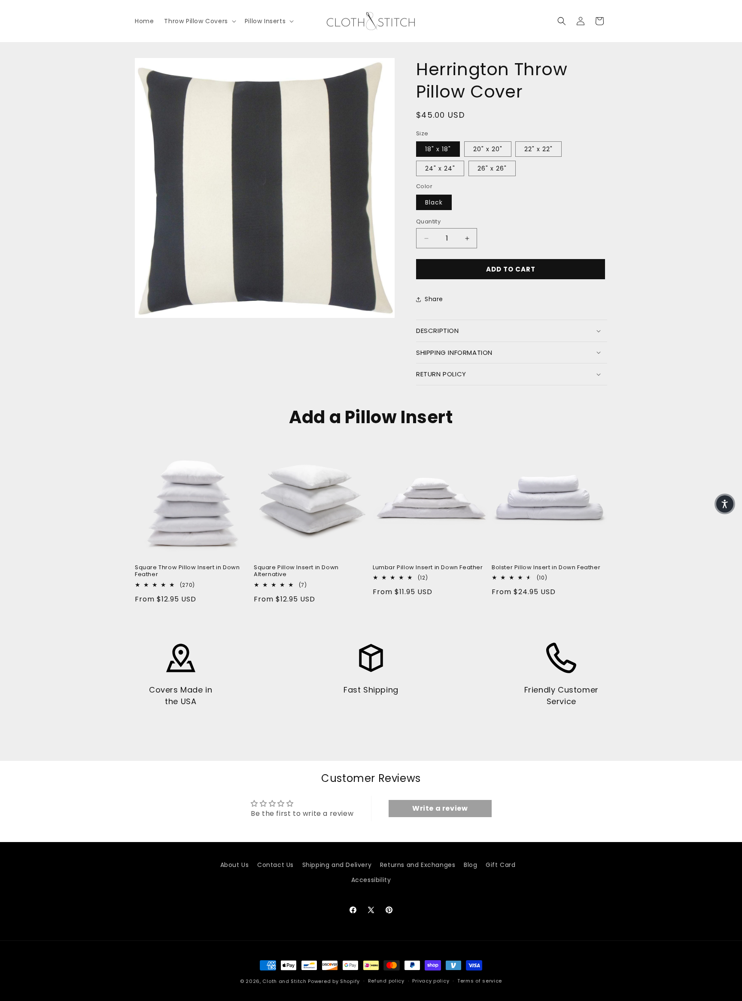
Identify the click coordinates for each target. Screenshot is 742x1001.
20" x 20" (487, 149)
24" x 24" (440, 168)
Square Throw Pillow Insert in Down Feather (187, 571)
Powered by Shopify (334, 981)
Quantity (428, 221)
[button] (199, 21)
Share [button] (434, 299)
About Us (234, 865)
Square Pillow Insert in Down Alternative (296, 571)
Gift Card (500, 865)
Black (434, 202)
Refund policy (386, 980)
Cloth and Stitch (284, 981)
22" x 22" (538, 149)
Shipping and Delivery (337, 865)
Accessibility (371, 880)
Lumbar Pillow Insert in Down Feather (428, 567)
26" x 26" (492, 168)
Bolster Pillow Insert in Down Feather (546, 567)
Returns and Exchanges (418, 865)
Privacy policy (430, 980)
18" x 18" (438, 149)
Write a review (440, 808)
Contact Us (275, 865)
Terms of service (479, 980)
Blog (470, 865)
